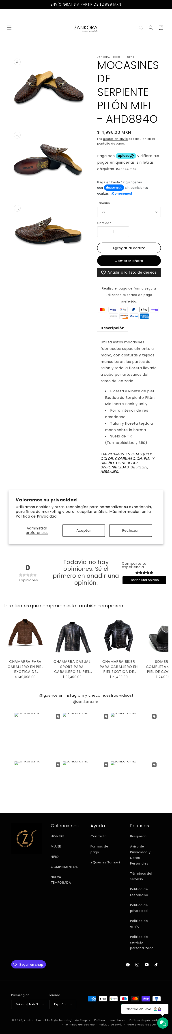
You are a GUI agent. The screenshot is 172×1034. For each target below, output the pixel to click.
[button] (9, 28)
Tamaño (103, 203)
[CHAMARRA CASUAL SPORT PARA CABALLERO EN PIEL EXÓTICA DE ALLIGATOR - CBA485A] (71, 635)
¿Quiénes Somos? (105, 862)
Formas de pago (99, 849)
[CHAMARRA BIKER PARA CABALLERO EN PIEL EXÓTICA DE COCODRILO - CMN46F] (118, 635)
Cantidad (104, 223)
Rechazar (130, 530)
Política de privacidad (139, 908)
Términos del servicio (141, 876)
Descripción (113, 328)
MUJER (56, 846)
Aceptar (83, 530)
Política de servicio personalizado (142, 942)
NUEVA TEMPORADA (61, 880)
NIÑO (55, 856)
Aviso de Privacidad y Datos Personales (140, 855)
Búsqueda (138, 836)
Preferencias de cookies (144, 1024)
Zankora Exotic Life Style (41, 1020)
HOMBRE (57, 836)
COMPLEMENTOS (64, 867)
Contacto (98, 836)
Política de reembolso (139, 892)
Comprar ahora (129, 260)
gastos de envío (115, 139)
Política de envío (139, 924)
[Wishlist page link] (141, 27)
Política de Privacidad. (36, 516)
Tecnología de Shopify (74, 1020)
